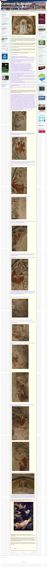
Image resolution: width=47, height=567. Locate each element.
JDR (39, 10)
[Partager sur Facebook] (15, 548)
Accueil (3, 10)
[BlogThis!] (14, 548)
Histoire (23, 10)
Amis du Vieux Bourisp (34, 10)
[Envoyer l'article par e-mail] (12, 548)
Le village (13, 10)
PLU (19, 10)
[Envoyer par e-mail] (13, 548)
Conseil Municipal (7, 10)
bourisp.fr (3, 34)
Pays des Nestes (4, 86)
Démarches (42, 10)
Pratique (17, 10)
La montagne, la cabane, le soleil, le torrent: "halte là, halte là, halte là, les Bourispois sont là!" (41, 56)
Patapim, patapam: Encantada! (40, 59)
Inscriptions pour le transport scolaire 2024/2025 (41, 61)
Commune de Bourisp (16, 3)
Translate (7, 46)
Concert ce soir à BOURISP (41, 50)
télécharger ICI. (22, 36)
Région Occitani (4, 85)
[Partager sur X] (15, 548)
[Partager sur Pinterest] (16, 548)
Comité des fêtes (27, 10)
